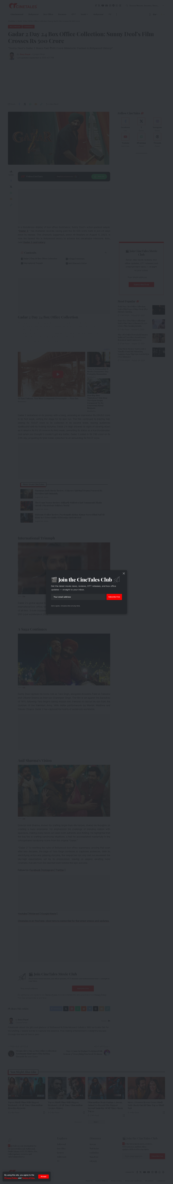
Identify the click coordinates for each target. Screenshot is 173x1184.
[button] (43, 1177)
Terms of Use (28, 1178)
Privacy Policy (11, 1178)
